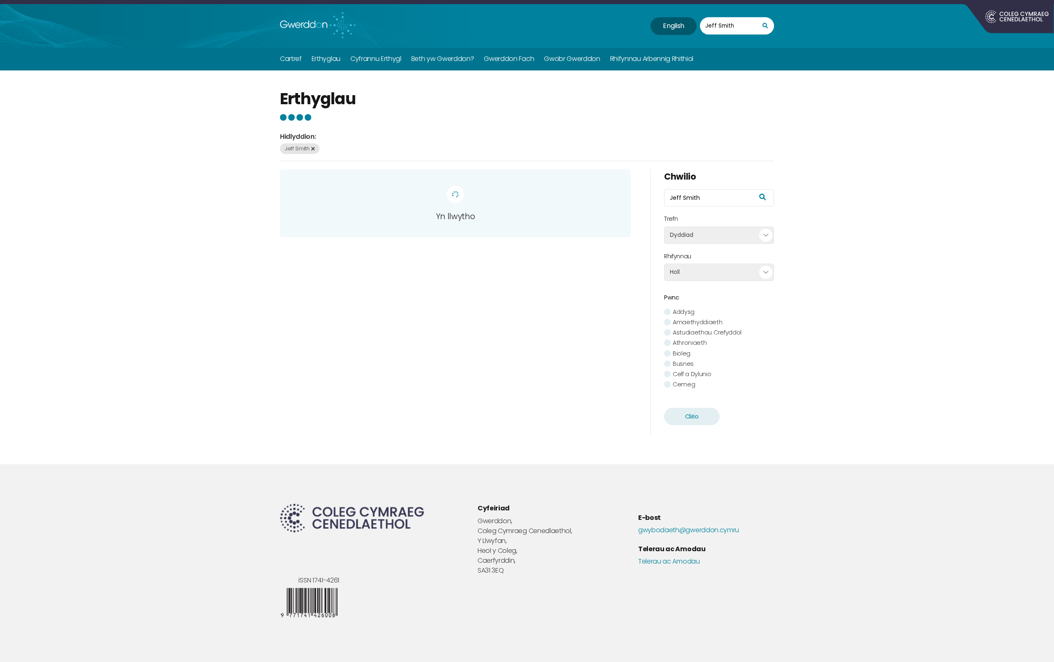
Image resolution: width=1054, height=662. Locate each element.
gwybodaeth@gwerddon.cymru (688, 530)
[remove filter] (313, 149)
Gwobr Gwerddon (572, 58)
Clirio (692, 416)
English (673, 25)
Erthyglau (326, 58)
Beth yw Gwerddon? (442, 58)
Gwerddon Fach (509, 58)
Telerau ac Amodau (669, 561)
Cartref (291, 58)
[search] (765, 26)
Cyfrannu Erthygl (375, 58)
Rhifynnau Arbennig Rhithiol (651, 58)
